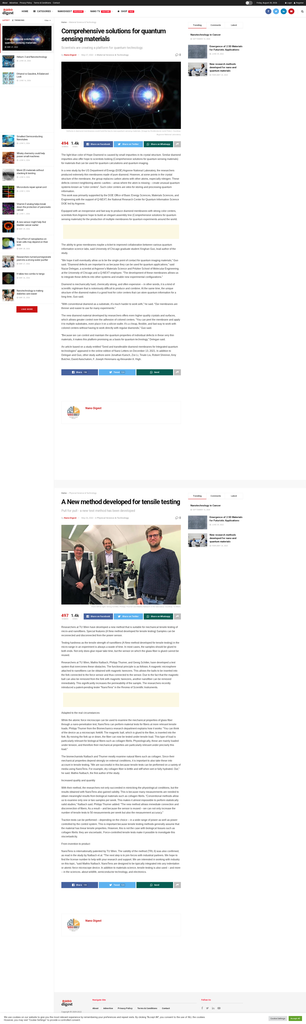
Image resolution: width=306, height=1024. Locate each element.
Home (25, 11)
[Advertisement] (27, 109)
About (4, 3)
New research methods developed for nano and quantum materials (223, 67)
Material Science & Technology (82, 22)
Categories (44, 11)
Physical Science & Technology (83, 493)
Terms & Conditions (42, 3)
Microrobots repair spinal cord (32, 187)
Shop (127, 11)
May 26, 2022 (87, 518)
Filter (47, 20)
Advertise (13, 3)
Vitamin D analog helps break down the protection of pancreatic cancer (34, 207)
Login (289, 3)
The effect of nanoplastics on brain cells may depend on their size (32, 242)
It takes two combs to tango (31, 274)
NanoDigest (70, 11)
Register (300, 3)
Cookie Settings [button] (277, 1018)
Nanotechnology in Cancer (205, 34)
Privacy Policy (26, 3)
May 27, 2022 (87, 55)
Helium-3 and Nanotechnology (32, 57)
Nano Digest (70, 55)
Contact (56, 3)
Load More (27, 309)
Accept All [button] (295, 1018)
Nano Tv (100, 11)
